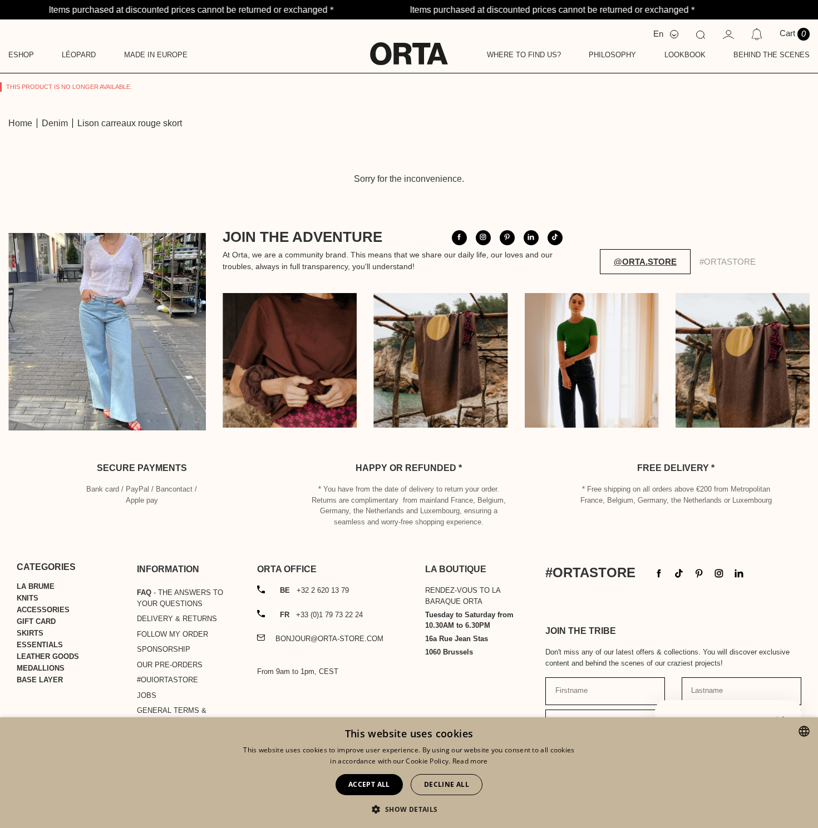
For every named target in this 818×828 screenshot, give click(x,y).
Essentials (40, 645)
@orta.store (645, 261)
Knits (27, 598)
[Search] (700, 34)
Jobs (146, 695)
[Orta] (409, 46)
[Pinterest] (698, 572)
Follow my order (172, 634)
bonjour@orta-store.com (329, 638)
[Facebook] (658, 572)
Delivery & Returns (177, 618)
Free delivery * (675, 468)
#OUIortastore (167, 680)
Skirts (30, 633)
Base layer (40, 680)
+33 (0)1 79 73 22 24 (321, 615)
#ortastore (727, 261)
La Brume (36, 586)
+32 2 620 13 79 (314, 590)
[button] (408, 809)
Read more (470, 761)
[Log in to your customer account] (728, 33)
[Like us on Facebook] (459, 237)
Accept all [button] (369, 784)
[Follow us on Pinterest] (507, 237)
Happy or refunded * (409, 468)
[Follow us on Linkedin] (531, 237)
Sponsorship (163, 649)
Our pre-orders (170, 665)
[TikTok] (678, 572)
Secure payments (142, 468)
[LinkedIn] (739, 572)
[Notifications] (756, 34)
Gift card (36, 621)
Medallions (41, 668)
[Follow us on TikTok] (555, 237)
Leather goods (48, 656)
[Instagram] (719, 572)
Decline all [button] (446, 784)
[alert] (409, 772)
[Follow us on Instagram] (483, 237)
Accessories (43, 610)
